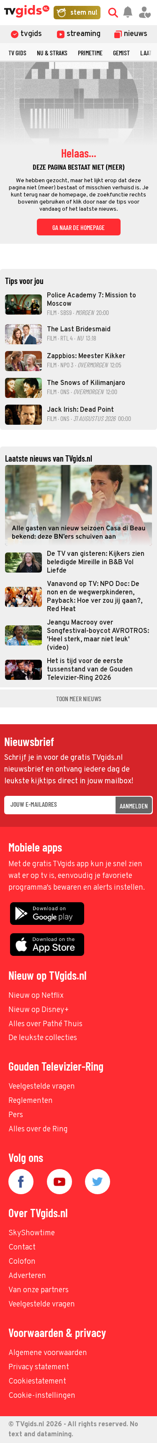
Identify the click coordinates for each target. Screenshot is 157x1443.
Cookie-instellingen (41, 1396)
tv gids (17, 53)
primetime (90, 53)
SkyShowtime (31, 1233)
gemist (121, 53)
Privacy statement (38, 1367)
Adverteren (27, 1276)
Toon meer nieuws (78, 698)
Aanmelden (134, 806)
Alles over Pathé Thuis (45, 1024)
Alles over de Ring (38, 1129)
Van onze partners (38, 1290)
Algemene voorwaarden (47, 1353)
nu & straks (52, 53)
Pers (15, 1115)
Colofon (22, 1262)
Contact (22, 1247)
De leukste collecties (42, 1038)
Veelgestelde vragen (41, 1087)
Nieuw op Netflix (36, 996)
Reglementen (30, 1101)
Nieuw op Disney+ (38, 1010)
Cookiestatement (37, 1381)
